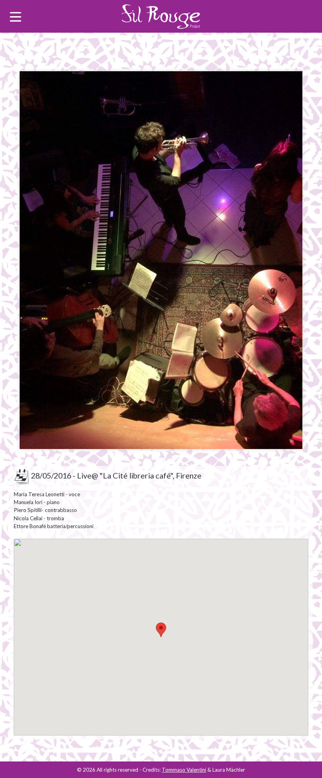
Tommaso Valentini (184, 770)
